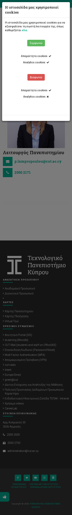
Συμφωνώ (36, 43)
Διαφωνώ (36, 77)
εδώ (24, 30)
